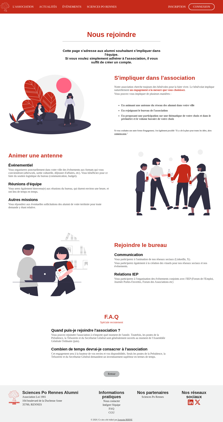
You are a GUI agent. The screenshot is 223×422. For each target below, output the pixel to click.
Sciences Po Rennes (153, 396)
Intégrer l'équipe (111, 404)
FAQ (111, 408)
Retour (111, 373)
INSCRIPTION (177, 6)
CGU (112, 412)
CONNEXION (201, 6)
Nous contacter (111, 401)
